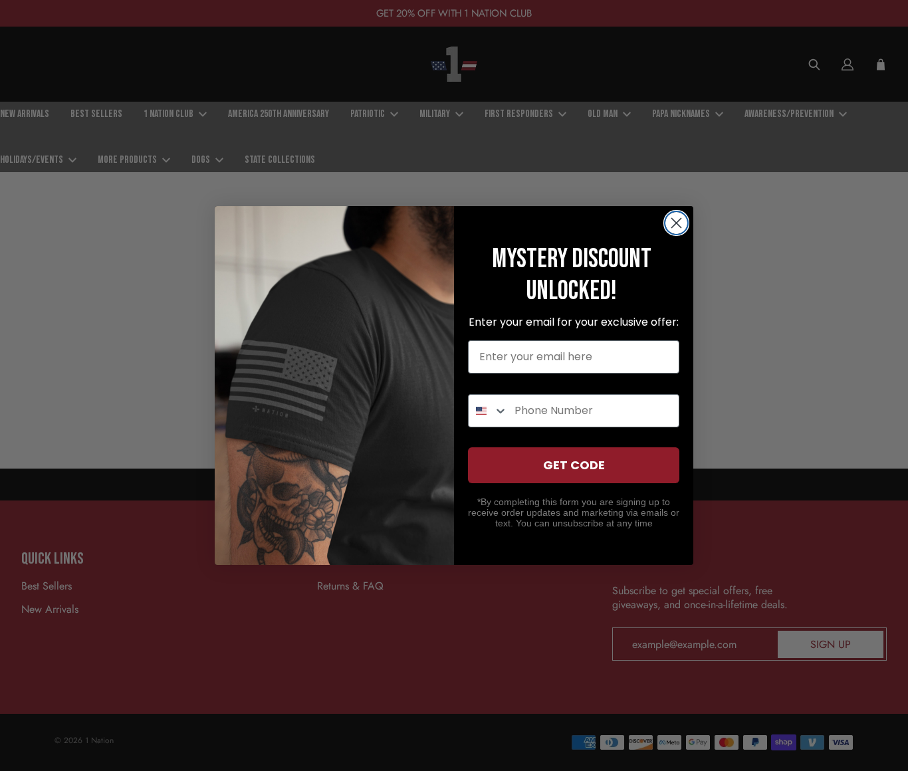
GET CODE (574, 465)
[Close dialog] (676, 223)
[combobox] (488, 411)
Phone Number (509, 381)
